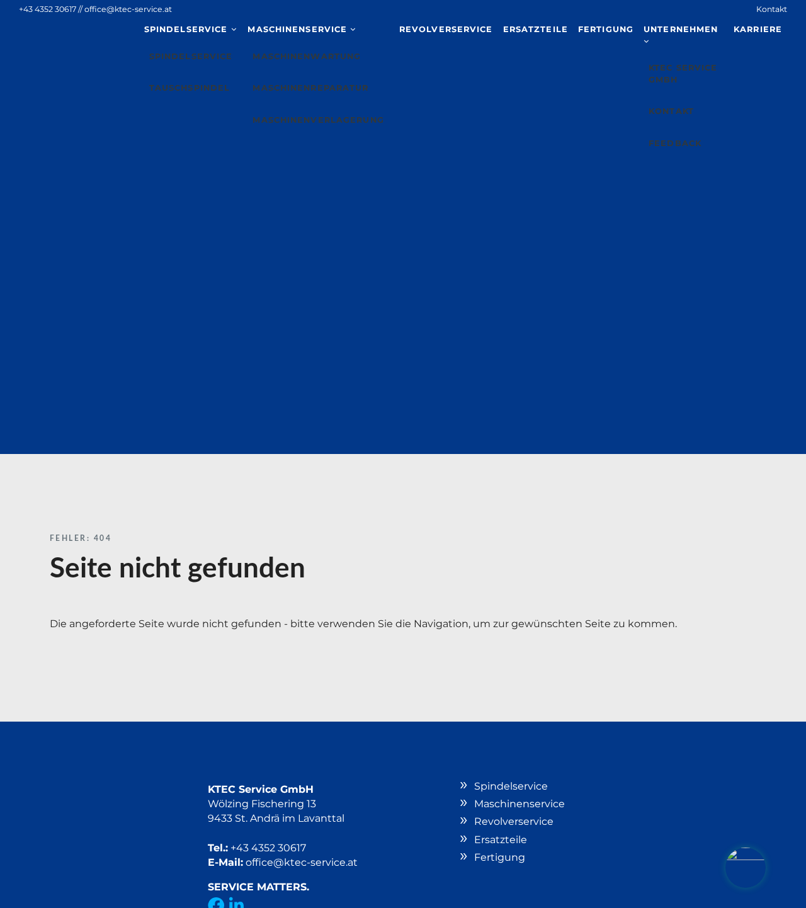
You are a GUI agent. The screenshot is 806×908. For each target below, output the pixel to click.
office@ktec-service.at (128, 9)
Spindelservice (187, 29)
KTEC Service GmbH (683, 73)
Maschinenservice (298, 29)
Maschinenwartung (307, 56)
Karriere (758, 29)
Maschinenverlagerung (318, 120)
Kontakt (771, 9)
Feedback (675, 143)
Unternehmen (681, 29)
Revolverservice (446, 29)
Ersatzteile (535, 29)
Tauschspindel (189, 88)
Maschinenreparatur (310, 88)
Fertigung (605, 29)
